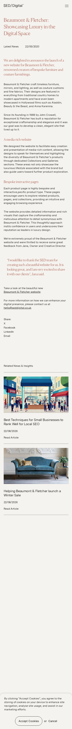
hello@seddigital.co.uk (17, 307)
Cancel (52, 721)
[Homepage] (14, 6)
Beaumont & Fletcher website (22, 291)
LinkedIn (9, 331)
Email (7, 335)
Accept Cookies (29, 721)
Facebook (9, 327)
